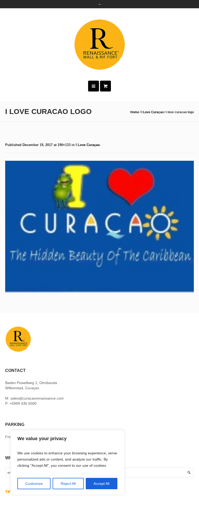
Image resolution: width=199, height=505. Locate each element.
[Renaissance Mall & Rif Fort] (99, 44)
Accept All (101, 483)
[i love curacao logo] (99, 227)
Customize (34, 483)
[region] (67, 462)
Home (134, 112)
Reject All (68, 483)
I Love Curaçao (152, 112)
